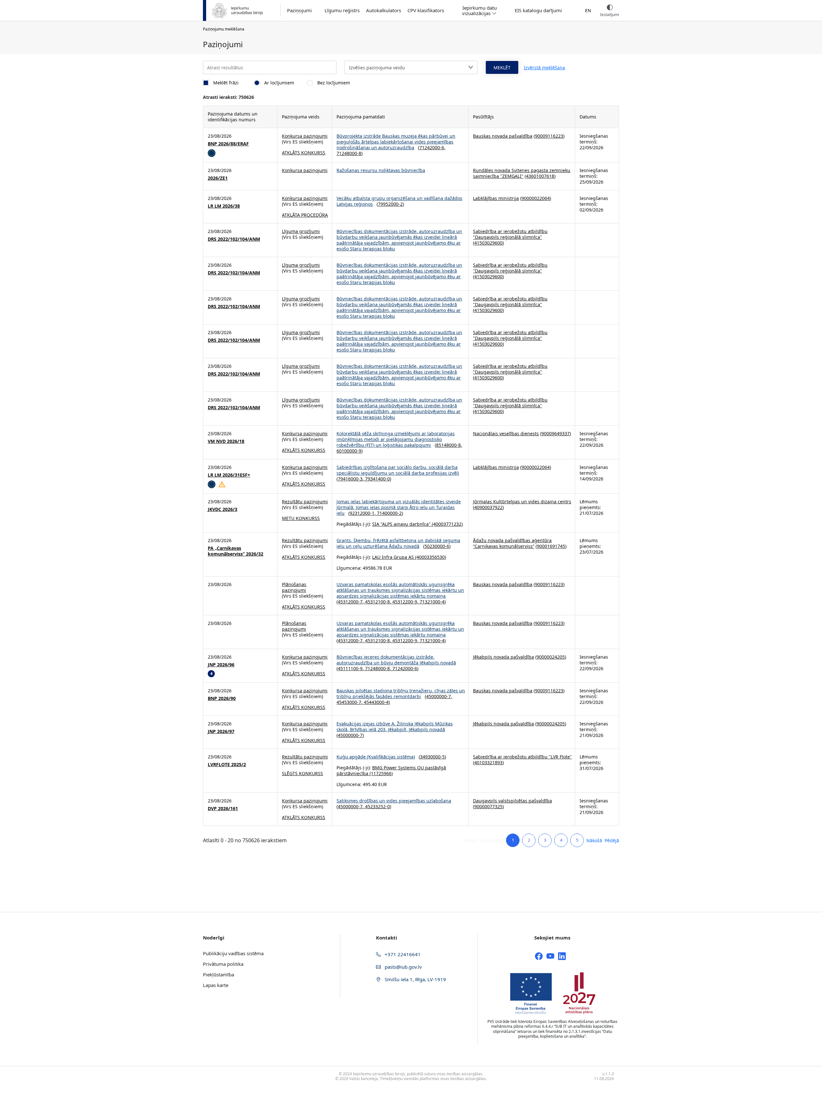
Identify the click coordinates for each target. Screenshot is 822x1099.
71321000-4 (432, 602)
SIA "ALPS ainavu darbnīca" (401, 524)
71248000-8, (378, 668)
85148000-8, (449, 445)
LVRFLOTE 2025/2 (227, 764)
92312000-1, (363, 513)
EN (588, 10)
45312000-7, (351, 602)
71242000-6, (432, 147)
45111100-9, (351, 668)
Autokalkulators (383, 10)
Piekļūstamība (218, 974)
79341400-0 (377, 479)
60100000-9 (349, 451)
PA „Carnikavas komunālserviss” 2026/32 (235, 551)
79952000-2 (390, 204)
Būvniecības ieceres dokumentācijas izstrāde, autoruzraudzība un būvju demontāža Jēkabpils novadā (396, 660)
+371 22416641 (402, 954)
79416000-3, (351, 479)
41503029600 (488, 243)
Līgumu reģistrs (342, 10)
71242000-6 (404, 668)
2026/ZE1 (218, 178)
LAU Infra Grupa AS (393, 557)
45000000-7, (439, 696)
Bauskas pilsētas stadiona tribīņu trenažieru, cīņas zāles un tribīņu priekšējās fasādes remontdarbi (401, 693)
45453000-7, (350, 702)
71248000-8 (349, 153)
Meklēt (502, 68)
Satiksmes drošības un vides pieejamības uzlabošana (394, 801)
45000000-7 (350, 735)
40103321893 (488, 762)
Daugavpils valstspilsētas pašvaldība (512, 801)
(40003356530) (430, 557)
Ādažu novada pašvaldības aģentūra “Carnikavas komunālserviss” (512, 543)
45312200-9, (406, 602)
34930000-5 (432, 757)
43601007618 (540, 176)
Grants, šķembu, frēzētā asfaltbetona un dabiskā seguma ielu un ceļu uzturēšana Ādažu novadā (398, 543)
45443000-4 (376, 702)
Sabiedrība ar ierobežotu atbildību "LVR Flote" (522, 757)
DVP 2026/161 (223, 808)
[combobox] (411, 67)
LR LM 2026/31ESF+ (229, 475)
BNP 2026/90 (222, 698)
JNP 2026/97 (221, 731)
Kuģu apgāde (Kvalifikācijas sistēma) (376, 757)
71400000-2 (389, 513)
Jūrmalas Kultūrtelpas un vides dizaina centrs (522, 501)
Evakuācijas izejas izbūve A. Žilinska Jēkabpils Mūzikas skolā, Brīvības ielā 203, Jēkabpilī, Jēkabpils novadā (395, 726)
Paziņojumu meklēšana (223, 29)
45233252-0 (377, 806)
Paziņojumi (299, 10)
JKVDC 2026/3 (222, 509)
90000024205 (551, 657)
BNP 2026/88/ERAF (228, 144)
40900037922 (488, 507)
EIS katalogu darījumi (538, 10)
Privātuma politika (223, 964)
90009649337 (555, 433)
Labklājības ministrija (496, 198)
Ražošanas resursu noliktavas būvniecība (381, 170)
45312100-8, (378, 602)
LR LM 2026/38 (224, 206)
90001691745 (551, 546)
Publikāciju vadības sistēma (233, 953)
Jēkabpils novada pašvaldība (503, 657)
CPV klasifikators (425, 10)
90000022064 (535, 198)
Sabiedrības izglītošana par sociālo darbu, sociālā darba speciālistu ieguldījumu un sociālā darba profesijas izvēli (398, 470)
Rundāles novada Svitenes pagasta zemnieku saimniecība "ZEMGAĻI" (521, 173)
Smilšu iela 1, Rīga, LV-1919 (414, 979)
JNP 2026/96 (221, 665)
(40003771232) (447, 524)
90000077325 (488, 806)
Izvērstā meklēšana (544, 68)
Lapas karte (215, 985)
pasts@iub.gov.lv (402, 967)
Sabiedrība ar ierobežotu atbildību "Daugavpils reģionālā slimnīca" (510, 234)
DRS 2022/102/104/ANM (234, 239)
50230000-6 (436, 546)
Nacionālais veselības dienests (506, 433)
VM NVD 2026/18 (226, 441)
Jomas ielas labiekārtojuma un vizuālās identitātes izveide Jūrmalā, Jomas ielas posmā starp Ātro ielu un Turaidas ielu (399, 507)
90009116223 (549, 136)
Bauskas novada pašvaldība (502, 136)
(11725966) (380, 773)
